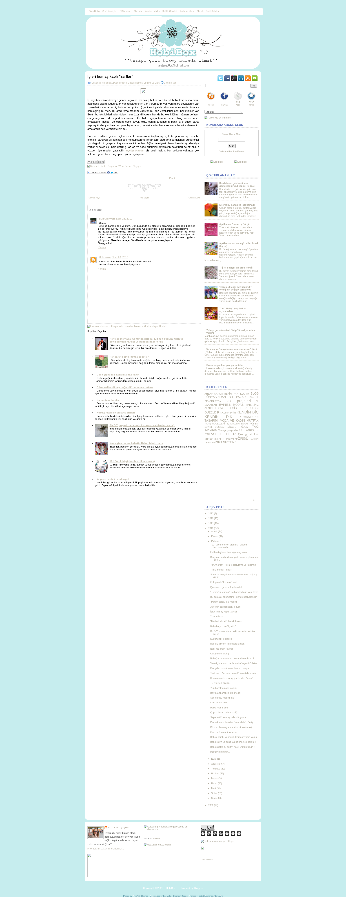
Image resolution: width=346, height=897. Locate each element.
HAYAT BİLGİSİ (226, 408)
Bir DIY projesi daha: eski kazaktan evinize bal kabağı (142, 425)
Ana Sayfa (144, 198)
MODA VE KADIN (232, 420)
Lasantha (167, 896)
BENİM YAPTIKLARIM (236, 393)
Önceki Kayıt (194, 198)
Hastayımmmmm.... (220, 751)
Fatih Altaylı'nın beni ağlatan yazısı (228, 552)
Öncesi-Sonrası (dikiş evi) (223, 732)
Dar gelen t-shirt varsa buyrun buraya (229, 668)
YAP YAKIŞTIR (249, 430)
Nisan (214, 783)
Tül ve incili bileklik (220, 683)
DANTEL (254, 397)
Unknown (105, 257)
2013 (210, 513)
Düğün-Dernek (135, 83)
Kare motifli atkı (218, 702)
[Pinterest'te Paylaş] (103, 162)
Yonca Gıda (216, 616)
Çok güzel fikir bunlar (102, 83)
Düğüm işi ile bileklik (221, 638)
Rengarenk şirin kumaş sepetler (129, 356)
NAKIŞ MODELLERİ (215, 423)
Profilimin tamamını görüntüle (105, 849)
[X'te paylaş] (96, 162)
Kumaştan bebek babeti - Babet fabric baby (136, 443)
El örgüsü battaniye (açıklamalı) (237, 204)
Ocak (214, 798)
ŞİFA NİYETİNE (226, 442)
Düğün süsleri (120, 83)
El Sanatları (125, 11)
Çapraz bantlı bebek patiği (224, 712)
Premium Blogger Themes (184, 896)
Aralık (214, 531)
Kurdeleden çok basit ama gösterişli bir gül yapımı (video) (236, 184)
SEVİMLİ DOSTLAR (215, 427)
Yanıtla (102, 247)
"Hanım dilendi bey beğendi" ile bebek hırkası (125, 387)
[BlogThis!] (92, 162)
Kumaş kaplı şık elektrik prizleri (116, 412)
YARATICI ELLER (220, 434)
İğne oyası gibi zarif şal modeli (226, 587)
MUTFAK (253, 420)
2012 (210, 518)
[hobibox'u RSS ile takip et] (211, 100)
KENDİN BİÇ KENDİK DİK (232, 414)
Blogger (198, 888)
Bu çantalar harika (108, 400)
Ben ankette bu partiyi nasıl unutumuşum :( (232, 747)
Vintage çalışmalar (228, 430)
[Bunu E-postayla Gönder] (89, 162)
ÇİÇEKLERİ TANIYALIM (225, 439)
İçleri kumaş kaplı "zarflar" (110, 76)
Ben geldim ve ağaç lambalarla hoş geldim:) (233, 742)
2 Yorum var (170, 83)
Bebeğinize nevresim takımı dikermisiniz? (232, 658)
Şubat (214, 793)
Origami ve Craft (151, 83)
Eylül (213, 758)
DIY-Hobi (138, 11)
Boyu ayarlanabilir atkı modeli (225, 693)
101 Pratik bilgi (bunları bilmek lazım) (132, 461)
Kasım (214, 536)
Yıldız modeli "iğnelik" (221, 569)
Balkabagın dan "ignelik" (223, 626)
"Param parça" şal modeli (223, 601)
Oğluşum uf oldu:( (219, 653)
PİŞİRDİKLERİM (232, 424)
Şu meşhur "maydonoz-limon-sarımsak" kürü (231, 349)
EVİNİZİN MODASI (231, 404)
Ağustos (215, 763)
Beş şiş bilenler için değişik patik (227, 643)
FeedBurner (238, 151)
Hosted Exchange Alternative (210, 896)
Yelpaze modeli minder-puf (113, 479)
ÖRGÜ (243, 438)
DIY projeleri (238, 401)
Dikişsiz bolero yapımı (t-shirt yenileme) (231, 727)
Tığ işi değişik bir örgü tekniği (236, 267)
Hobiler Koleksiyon (206, 859)
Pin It (172, 178)
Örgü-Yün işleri (109, 11)
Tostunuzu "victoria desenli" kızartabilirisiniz (233, 673)
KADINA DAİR (228, 412)
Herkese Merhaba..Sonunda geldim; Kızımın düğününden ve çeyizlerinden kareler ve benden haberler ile (146, 340)
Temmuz (215, 768)
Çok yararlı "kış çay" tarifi (223, 582)
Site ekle (156, 838)
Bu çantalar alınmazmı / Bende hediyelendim (233, 597)
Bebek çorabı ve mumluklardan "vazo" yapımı (234, 737)
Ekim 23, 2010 (124, 218)
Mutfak (200, 11)
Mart (213, 788)
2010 (210, 528)
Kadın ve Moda (187, 11)
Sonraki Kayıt (94, 198)
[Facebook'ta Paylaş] (99, 162)
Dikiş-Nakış (94, 11)
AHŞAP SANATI (214, 393)
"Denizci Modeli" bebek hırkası (226, 621)
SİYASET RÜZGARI (238, 427)
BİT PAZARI (238, 397)
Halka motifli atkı (219, 707)
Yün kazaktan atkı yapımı (223, 688)
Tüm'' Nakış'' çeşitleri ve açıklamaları (232, 310)
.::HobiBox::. (171, 888)
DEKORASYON (213, 401)
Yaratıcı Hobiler (152, 11)
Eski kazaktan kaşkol (221, 648)
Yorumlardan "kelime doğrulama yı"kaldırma (233, 564)
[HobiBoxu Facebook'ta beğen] (224, 100)
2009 (210, 805)
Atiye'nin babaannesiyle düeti (225, 606)
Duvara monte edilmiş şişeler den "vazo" (231, 678)
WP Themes (142, 896)
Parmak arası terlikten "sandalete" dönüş (231, 722)
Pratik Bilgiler (212, 11)
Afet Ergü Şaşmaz (119, 828)
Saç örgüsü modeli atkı (222, 697)
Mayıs (214, 778)
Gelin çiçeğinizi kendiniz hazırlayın (118, 374)
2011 (210, 523)
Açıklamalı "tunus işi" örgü (234, 224)
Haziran (215, 773)
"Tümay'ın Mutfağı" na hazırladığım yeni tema (234, 592)
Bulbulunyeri (107, 218)
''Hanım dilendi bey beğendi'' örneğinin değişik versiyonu (235, 288)
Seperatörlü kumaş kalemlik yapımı (228, 717)
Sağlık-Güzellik (169, 11)
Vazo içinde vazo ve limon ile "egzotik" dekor (233, 663)
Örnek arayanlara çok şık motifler (224, 365)
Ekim (214, 541)
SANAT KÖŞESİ (250, 423)
